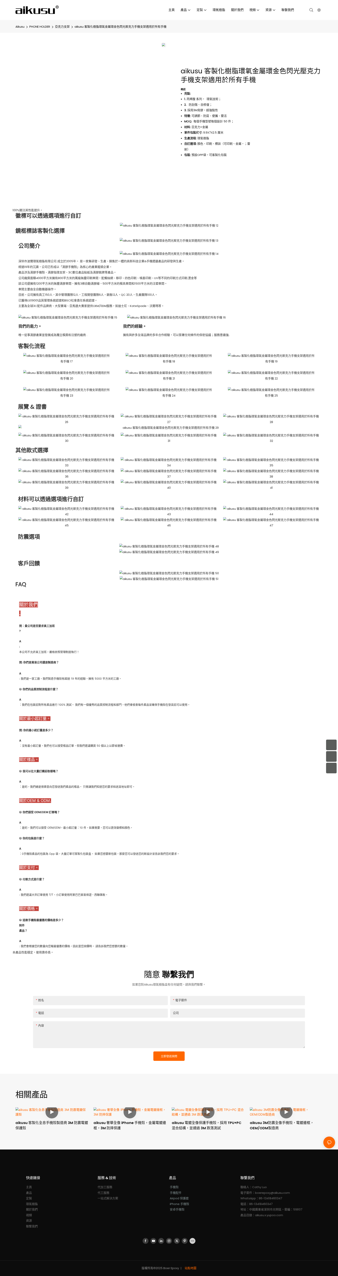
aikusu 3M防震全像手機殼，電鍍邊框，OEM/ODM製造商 (282, 1125)
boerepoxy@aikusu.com (272, 1193)
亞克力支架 (62, 27)
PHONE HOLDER (39, 27)
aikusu (19, 27)
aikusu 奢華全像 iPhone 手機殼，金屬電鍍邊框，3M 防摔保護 (129, 1125)
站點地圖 (190, 1268)
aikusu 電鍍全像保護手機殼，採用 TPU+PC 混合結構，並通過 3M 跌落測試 (206, 1125)
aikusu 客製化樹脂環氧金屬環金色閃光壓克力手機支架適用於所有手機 (120, 27)
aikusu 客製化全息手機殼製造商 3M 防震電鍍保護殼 (51, 1125)
